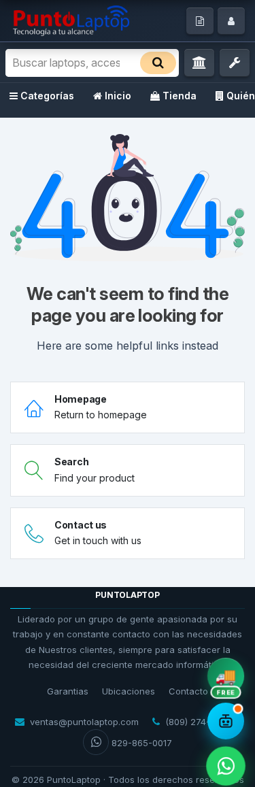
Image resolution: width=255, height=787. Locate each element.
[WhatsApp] (225, 765)
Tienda (180, 95)
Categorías (47, 95)
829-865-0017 (142, 742)
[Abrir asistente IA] (225, 721)
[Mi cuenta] (231, 21)
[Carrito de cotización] (200, 21)
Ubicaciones (128, 691)
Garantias (67, 691)
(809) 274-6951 (197, 721)
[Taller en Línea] (235, 63)
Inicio (118, 95)
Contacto (188, 691)
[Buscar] (158, 63)
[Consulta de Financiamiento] (199, 63)
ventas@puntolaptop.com (84, 721)
